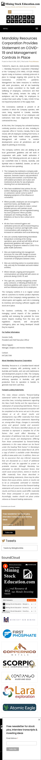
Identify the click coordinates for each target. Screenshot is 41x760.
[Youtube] (20, 18)
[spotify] (33, 22)
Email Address (8, 524)
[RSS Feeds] (12, 22)
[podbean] (29, 22)
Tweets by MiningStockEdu (13, 548)
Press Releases (34, 61)
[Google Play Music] (29, 18)
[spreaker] (8, 22)
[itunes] (16, 18)
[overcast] (16, 22)
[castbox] (24, 22)
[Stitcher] (24, 18)
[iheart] (33, 18)
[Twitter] (8, 18)
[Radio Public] (12, 18)
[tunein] (20, 22)
